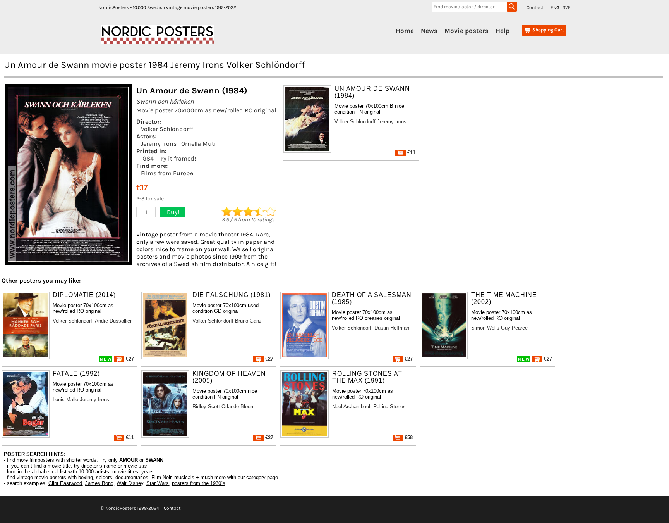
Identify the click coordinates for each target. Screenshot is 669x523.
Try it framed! (177, 158)
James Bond (99, 483)
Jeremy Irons (159, 143)
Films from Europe (167, 173)
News (429, 31)
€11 (410, 152)
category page (262, 477)
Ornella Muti (198, 143)
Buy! (173, 212)
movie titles (125, 472)
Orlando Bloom (238, 406)
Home (405, 31)
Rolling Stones (389, 406)
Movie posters (466, 31)
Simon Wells (485, 328)
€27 (129, 359)
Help (502, 31)
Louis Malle (65, 399)
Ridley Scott (206, 406)
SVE (567, 7)
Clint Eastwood (65, 483)
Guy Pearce (514, 328)
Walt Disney (130, 483)
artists (102, 472)
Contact (535, 7)
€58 (408, 437)
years (147, 472)
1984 (147, 158)
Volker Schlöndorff (167, 129)
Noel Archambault (352, 406)
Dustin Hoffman (391, 328)
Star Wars (157, 483)
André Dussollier (113, 321)
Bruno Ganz (248, 321)
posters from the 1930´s (198, 483)
